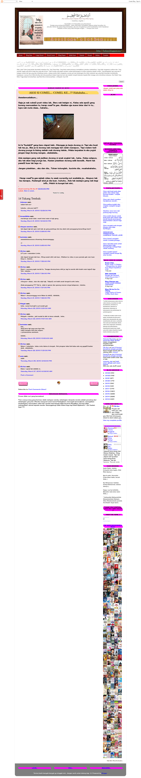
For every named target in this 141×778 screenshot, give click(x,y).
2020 (108, 381)
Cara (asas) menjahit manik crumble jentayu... (111, 239)
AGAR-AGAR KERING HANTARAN (113, 283)
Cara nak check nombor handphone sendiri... (112, 200)
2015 (107, 394)
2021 (107, 378)
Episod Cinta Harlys (110, 438)
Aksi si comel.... (29, 191)
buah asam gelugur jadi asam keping (111, 363)
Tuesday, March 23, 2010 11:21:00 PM (36, 350)
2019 (107, 383)
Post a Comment (27, 375)
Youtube (105, 55)
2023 (108, 373)
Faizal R (106, 354)
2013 (107, 399)
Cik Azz (23, 251)
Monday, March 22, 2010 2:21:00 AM (36, 308)
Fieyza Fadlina (113, 433)
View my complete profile (112, 420)
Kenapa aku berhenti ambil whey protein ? (112, 276)
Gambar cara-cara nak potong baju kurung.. (111, 211)
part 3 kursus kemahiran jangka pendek (112, 348)
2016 (107, 391)
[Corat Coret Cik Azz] (104, 519)
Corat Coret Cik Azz (106, 517)
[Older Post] (94, 384)
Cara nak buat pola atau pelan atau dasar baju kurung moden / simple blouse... (112, 193)
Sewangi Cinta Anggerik (111, 429)
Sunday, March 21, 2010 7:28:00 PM (35, 298)
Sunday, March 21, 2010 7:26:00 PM (35, 273)
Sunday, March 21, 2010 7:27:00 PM (35, 287)
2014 (107, 396)
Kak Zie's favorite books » (115, 760)
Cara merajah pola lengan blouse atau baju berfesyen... (112, 227)
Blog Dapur (62, 55)
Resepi (90, 55)
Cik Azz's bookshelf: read (113, 526)
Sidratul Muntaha (109, 339)
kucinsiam (24, 237)
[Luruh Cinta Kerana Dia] (109, 659)
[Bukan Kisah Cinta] (109, 664)
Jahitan (97, 55)
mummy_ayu (108, 361)
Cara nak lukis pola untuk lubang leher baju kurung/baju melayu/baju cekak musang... (112, 246)
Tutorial (81, 55)
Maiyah (23, 303)
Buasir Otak (109, 263)
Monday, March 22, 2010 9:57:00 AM (36, 319)
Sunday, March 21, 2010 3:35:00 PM (35, 245)
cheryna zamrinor (26, 226)
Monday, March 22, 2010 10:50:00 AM (37, 338)
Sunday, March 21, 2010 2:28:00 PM (35, 231)
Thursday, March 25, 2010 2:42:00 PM (36, 361)
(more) (115, 352)
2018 (107, 386)
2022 (108, 375)
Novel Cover (51, 55)
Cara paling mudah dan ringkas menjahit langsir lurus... (111, 206)
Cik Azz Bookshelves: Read (112, 426)
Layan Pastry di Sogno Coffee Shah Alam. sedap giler (113, 294)
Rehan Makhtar (114, 449)
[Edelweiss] (105, 590)
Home (20, 55)
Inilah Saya (72, 55)
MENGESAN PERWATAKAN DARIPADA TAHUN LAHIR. (113, 233)
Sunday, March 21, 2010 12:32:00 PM (36, 210)
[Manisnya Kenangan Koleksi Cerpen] (120, 584)
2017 (107, 388)
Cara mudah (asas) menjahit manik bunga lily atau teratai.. (112, 253)
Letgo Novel (39, 55)
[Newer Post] (23, 384)
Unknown (23, 202)
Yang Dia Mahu (110, 446)
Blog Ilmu (29, 55)
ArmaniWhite (25, 216)
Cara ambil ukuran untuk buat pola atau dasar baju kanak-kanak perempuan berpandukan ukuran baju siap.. (112, 219)
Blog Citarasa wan (111, 281)
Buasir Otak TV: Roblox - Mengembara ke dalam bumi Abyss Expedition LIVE (113, 267)
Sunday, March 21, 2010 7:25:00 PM (35, 261)
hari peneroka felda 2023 (112, 339)
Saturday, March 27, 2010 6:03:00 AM (36, 371)
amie (22, 356)
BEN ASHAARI (110, 274)
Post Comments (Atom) (37, 389)
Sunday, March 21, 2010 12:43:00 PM (36, 221)
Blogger (104, 773)
